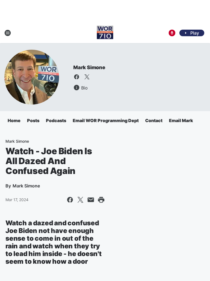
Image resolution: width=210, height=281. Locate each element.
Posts (33, 120)
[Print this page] (101, 200)
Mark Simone (89, 67)
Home (14, 120)
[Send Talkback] (172, 33)
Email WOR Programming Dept (106, 120)
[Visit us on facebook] (76, 77)
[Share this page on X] (80, 200)
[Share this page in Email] (91, 200)
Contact (153, 120)
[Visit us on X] (87, 77)
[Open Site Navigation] (7, 33)
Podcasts (56, 120)
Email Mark (181, 120)
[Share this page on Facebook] (70, 200)
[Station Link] (105, 33)
